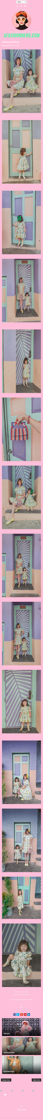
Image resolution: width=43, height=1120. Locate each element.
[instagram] (25, 6)
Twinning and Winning (9, 1052)
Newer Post (6, 1080)
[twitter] (21, 6)
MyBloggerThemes (33, 1112)
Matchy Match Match (9, 1071)
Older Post (36, 1080)
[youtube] (17, 6)
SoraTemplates (12, 1112)
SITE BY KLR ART (21, 1109)
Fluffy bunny (7, 1033)
